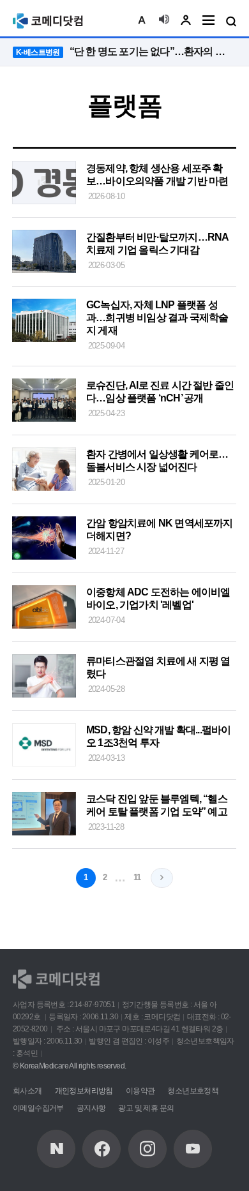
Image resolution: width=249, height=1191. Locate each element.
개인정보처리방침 (84, 1090)
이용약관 (140, 1090)
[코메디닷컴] (101, 1149)
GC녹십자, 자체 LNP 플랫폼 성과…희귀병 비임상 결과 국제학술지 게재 (157, 317)
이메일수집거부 (38, 1108)
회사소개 (27, 1090)
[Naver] (56, 1149)
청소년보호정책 (192, 1090)
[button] (141, 21)
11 (137, 877)
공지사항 (91, 1108)
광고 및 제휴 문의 (146, 1108)
